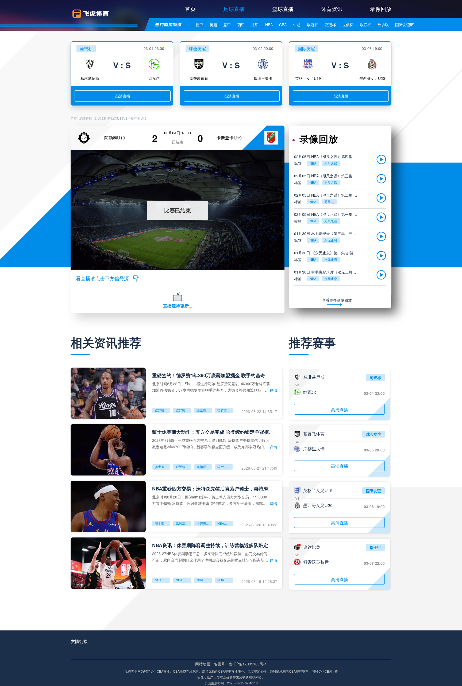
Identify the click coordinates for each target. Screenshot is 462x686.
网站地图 (202, 663)
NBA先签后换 (225, 523)
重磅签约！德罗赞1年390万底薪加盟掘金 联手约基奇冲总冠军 (218, 375)
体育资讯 (331, 9)
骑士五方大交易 (162, 466)
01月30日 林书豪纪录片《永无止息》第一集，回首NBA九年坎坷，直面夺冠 (327, 272)
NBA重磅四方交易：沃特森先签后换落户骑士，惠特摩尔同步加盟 (222, 488)
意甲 (227, 24)
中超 (297, 24)
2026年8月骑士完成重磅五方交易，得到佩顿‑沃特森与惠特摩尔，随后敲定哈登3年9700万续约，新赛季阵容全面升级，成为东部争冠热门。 (210, 443)
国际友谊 (402, 24)
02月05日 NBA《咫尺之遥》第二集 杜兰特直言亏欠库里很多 (327, 195)
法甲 (255, 24)
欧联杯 (365, 24)
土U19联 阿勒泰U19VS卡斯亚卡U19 (120, 118)
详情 (273, 390)
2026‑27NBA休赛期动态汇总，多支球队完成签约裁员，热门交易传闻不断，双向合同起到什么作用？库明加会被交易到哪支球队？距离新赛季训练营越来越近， (210, 556)
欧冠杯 (312, 24)
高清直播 (122, 96)
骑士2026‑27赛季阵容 (225, 466)
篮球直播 (283, 9)
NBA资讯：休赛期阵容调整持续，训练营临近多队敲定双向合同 (219, 545)
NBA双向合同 (204, 580)
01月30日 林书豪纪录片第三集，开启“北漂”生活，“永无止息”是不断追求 (327, 233)
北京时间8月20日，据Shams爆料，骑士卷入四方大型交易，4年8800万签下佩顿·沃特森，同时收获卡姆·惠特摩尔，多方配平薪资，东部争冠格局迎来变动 (209, 500)
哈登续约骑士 (183, 466)
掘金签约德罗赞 (204, 410)
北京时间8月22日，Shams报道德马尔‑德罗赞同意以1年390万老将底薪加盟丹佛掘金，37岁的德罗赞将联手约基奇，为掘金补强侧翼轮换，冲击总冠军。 (211, 386)
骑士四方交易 (162, 523)
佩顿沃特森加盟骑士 (204, 466)
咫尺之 (329, 201)
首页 (190, 9)
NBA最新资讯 (162, 580)
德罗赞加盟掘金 (162, 410)
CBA (283, 24)
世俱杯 (347, 24)
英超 (213, 24)
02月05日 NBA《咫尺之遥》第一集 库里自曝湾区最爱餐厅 (327, 214)
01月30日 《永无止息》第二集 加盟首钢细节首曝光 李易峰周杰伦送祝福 (327, 253)
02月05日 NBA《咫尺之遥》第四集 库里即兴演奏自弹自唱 (327, 156)
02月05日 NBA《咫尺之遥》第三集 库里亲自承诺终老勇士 (327, 176)
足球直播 (234, 9)
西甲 (241, 24)
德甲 (199, 24)
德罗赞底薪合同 (225, 410)
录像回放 (380, 9)
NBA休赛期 (183, 580)
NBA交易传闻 (225, 580)
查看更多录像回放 (337, 300)
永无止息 (330, 240)
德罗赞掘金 (183, 410)
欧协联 (383, 24)
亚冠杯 (330, 24)
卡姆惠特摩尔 (204, 523)
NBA (269, 24)
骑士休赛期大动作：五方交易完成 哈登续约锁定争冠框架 (213, 431)
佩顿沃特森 (183, 523)
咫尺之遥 (330, 163)
